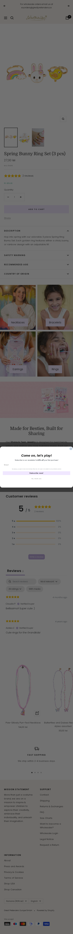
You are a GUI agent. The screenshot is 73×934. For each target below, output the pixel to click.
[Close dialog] (71, 448)
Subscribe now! (36, 473)
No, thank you (36, 478)
